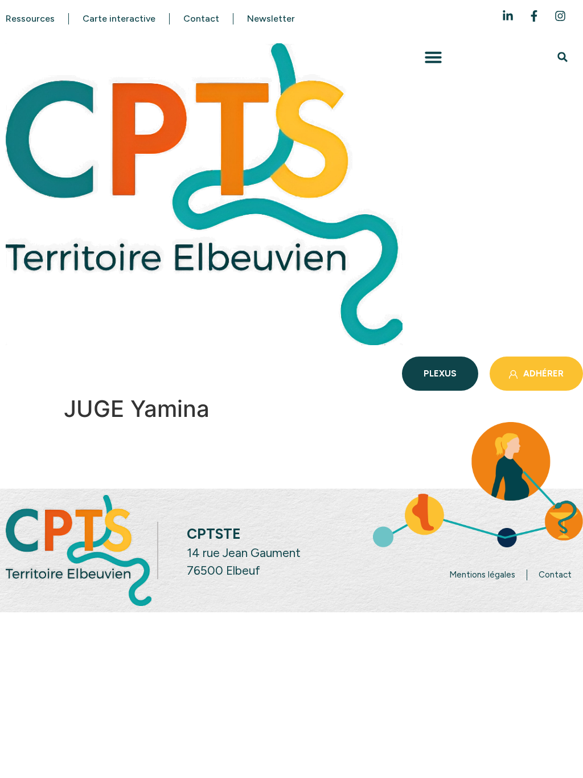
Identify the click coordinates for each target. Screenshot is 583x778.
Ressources (30, 18)
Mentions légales (482, 575)
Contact (201, 18)
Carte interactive (119, 18)
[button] (433, 57)
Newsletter (271, 18)
